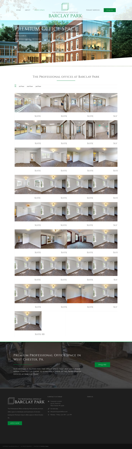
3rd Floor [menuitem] (38, 86)
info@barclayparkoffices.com (59, 411)
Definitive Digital (44, 446)
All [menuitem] (15, 86)
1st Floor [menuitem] (21, 86)
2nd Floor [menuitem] (30, 86)
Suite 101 (40, 334)
